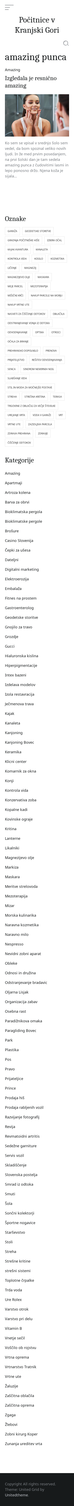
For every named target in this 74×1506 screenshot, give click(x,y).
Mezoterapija (16, 896)
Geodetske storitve (21, 617)
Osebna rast (15, 1011)
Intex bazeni (15, 675)
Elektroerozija (17, 578)
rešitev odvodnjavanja (47, 360)
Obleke (11, 963)
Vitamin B (13, 1328)
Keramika (13, 751)
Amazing (12, 69)
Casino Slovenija (19, 540)
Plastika (12, 1049)
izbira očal (54, 240)
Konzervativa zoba (20, 799)
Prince (10, 1088)
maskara (43, 277)
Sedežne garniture (21, 1145)
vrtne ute (14, 424)
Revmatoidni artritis (22, 1136)
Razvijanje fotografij (22, 1117)
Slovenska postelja (21, 1174)
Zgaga (10, 1414)
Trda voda (13, 1289)
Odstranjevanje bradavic (26, 982)
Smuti (10, 1193)
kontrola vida (17, 258)
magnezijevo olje (19, 277)
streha (12, 396)
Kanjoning (14, 732)
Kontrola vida (16, 790)
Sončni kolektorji (19, 1213)
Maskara (12, 876)
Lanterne (12, 838)
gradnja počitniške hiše (23, 240)
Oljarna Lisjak (17, 992)
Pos (8, 1059)
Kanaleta (12, 723)
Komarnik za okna (20, 771)
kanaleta (42, 249)
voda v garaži (42, 415)
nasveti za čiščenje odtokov (26, 314)
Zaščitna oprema (19, 1405)
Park (9, 1040)
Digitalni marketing (22, 569)
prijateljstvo (16, 360)
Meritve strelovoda (21, 886)
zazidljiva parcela (40, 424)
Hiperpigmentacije (21, 665)
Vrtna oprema (17, 1357)
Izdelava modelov (20, 684)
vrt (61, 415)
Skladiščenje (16, 1165)
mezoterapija (39, 286)
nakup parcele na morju (46, 295)
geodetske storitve (38, 231)
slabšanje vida (17, 378)
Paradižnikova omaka (23, 1020)
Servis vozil (14, 1155)
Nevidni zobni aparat (23, 953)
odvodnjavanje (18, 332)
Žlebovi (11, 1424)
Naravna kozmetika (22, 924)
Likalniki (12, 848)
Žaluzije (11, 1386)
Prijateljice (14, 1078)
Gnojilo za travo (18, 627)
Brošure (12, 530)
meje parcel (15, 286)
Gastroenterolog (19, 607)
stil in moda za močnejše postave (30, 387)
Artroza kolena (17, 492)
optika (39, 332)
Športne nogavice (20, 1222)
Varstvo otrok (17, 1309)
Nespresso (14, 944)
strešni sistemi (18, 1270)
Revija (10, 1126)
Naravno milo (17, 934)
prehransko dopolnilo (23, 350)
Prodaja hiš (14, 1097)
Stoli (9, 1241)
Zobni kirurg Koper (21, 1434)
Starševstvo (15, 1232)
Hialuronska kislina (21, 655)
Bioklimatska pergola (23, 511)
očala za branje (18, 341)
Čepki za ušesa (17, 550)
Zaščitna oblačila (19, 1395)
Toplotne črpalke (19, 1280)
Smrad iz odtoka (19, 1184)
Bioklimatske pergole (23, 521)
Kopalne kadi (16, 809)
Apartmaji (13, 482)
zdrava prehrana (19, 433)
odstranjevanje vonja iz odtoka (29, 323)
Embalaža (13, 588)
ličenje (12, 268)
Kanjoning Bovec (19, 742)
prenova (51, 350)
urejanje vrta (16, 415)
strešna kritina (34, 396)
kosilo (38, 258)
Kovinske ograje (19, 819)
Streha (10, 1251)
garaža (12, 231)
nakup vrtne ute (18, 304)
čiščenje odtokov (19, 442)
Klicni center (16, 761)
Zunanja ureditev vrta (23, 1443)
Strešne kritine (17, 1261)
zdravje (43, 433)
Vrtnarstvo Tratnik (20, 1366)
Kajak (9, 713)
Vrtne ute (13, 1376)
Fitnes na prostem (21, 598)
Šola (8, 1203)
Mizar (9, 905)
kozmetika (57, 258)
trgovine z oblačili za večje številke (32, 406)
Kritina (10, 828)
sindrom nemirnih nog (38, 369)
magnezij (30, 268)
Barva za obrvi (17, 502)
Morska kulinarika (20, 915)
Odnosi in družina (20, 972)
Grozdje (11, 636)
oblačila (59, 314)
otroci (55, 332)
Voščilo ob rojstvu (20, 1347)
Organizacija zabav (21, 1001)
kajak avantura (18, 249)
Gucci (10, 646)
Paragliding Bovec (20, 1030)
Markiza (11, 867)
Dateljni (11, 559)
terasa (57, 396)
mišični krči (15, 295)
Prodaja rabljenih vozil (24, 1107)
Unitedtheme (16, 1495)
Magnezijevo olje (19, 857)
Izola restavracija (19, 694)
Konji (9, 780)
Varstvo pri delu (18, 1318)
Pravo (10, 1068)
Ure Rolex (13, 1299)
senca (12, 369)
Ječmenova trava (19, 703)
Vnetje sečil (15, 1338)
